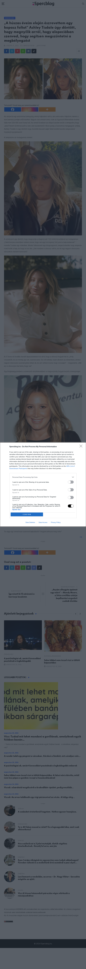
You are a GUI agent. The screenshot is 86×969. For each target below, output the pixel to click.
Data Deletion (30, 522)
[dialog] (43, 484)
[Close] (82, 447)
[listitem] (43, 477)
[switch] (71, 482)
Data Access (43, 522)
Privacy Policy (56, 522)
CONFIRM (27, 514)
